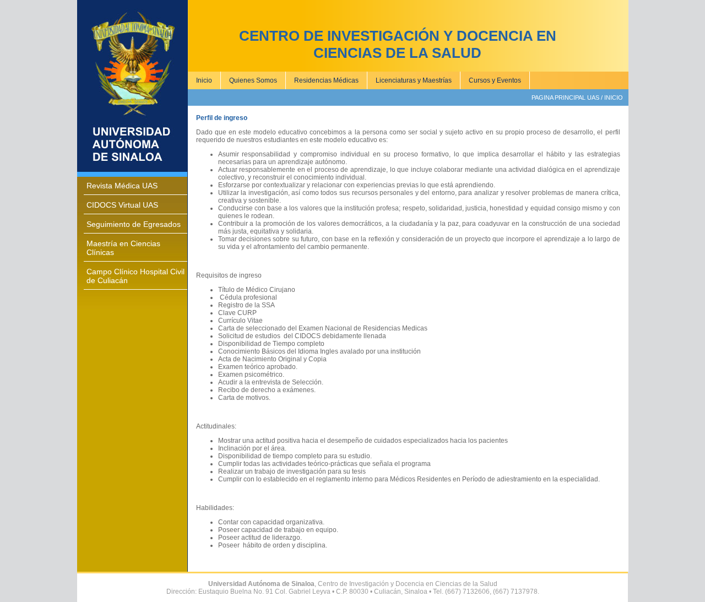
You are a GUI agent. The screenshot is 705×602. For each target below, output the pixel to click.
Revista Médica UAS (122, 185)
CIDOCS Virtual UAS (122, 204)
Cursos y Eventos (495, 80)
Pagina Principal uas (565, 97)
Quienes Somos (253, 80)
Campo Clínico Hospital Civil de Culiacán (135, 276)
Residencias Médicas (326, 80)
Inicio (204, 80)
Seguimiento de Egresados (133, 224)
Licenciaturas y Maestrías (414, 80)
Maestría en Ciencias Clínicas (123, 248)
